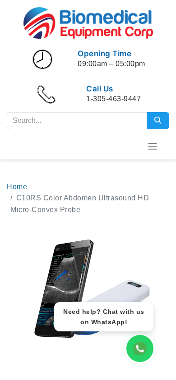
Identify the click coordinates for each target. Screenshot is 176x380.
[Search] (158, 120)
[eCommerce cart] (130, 146)
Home (17, 186)
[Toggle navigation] (152, 146)
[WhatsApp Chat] (139, 348)
